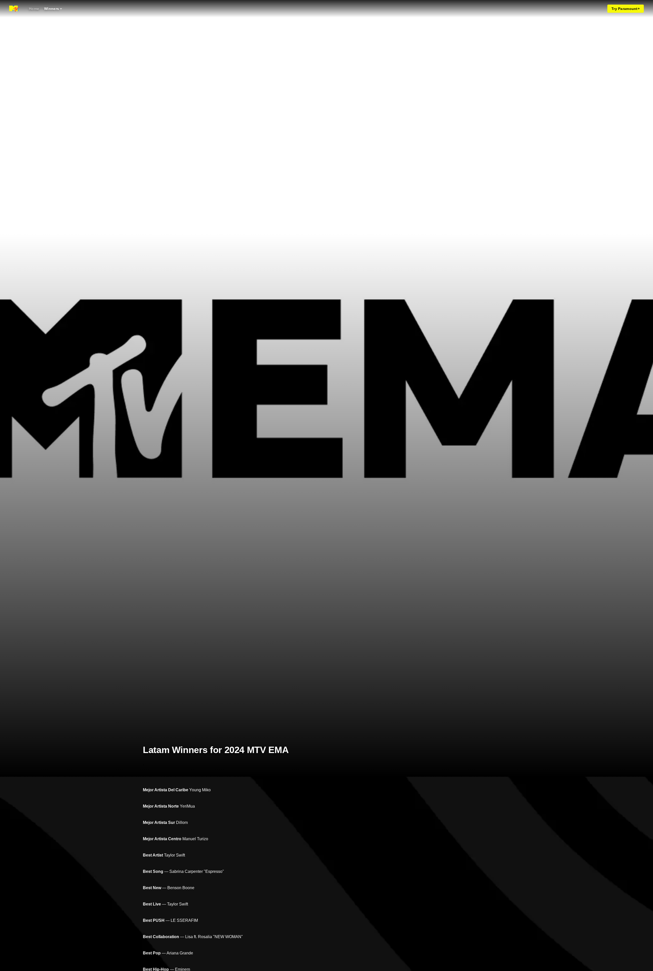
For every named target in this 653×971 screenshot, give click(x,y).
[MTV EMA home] (14, 9)
